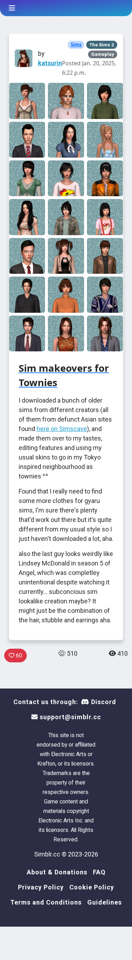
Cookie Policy (91, 887)
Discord (102, 702)
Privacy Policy (41, 887)
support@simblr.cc (69, 717)
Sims (76, 44)
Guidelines (104, 902)
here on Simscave (62, 428)
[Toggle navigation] (12, 8)
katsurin (50, 63)
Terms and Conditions (46, 902)
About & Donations (57, 872)
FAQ (99, 872)
